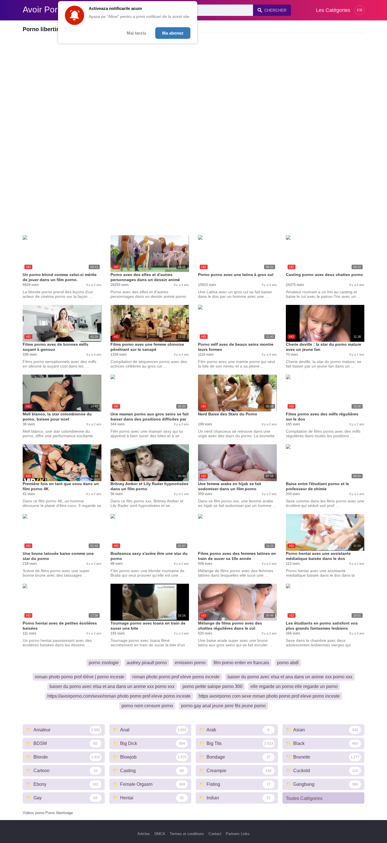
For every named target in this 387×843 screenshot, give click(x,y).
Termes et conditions (187, 834)
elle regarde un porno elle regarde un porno (294, 686)
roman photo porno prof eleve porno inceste (176, 676)
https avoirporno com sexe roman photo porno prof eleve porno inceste (269, 696)
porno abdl (288, 662)
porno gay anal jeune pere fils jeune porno (223, 705)
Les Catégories (333, 10)
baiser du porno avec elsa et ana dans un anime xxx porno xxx (289, 676)
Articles (143, 834)
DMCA (159, 834)
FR (359, 10)
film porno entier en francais (241, 662)
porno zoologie (104, 662)
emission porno (190, 662)
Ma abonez (173, 33)
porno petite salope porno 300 (212, 686)
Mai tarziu (136, 33)
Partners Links (238, 834)
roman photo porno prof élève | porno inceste (79, 676)
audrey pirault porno (147, 662)
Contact (215, 834)
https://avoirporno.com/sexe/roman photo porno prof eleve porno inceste (119, 696)
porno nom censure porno (147, 705)
